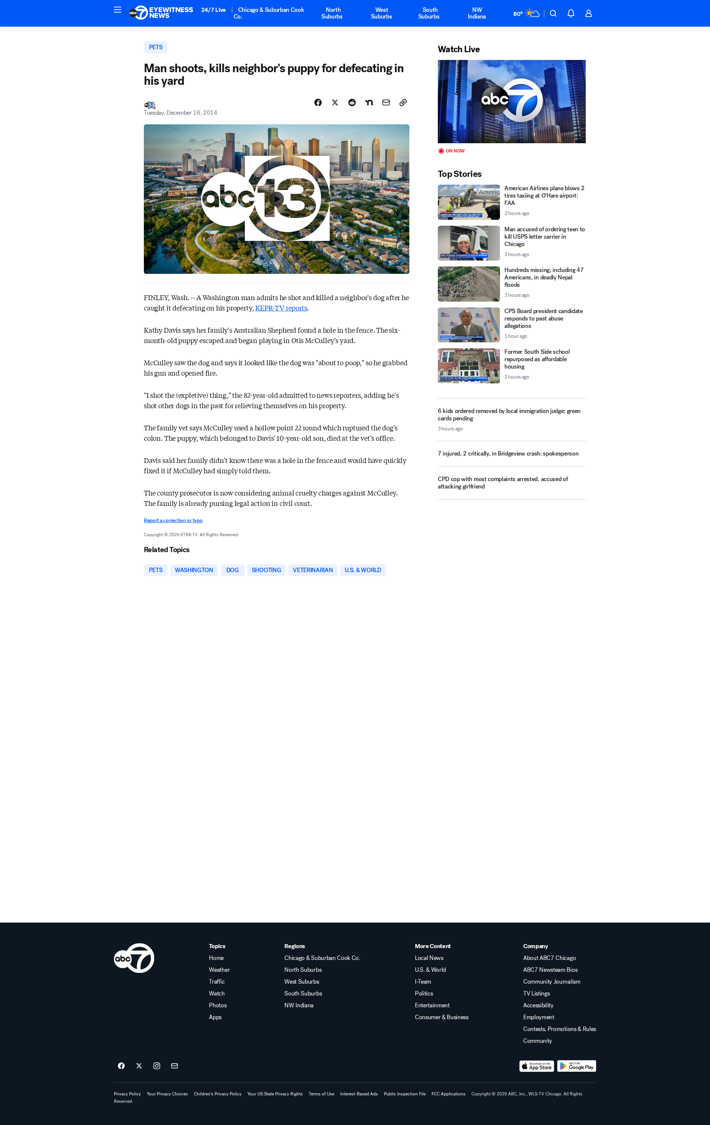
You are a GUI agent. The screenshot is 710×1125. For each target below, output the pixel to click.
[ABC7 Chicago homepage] (161, 13)
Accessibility (538, 1005)
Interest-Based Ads (359, 1094)
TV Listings (536, 994)
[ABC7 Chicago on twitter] (139, 1066)
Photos (217, 1005)
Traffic (216, 982)
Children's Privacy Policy (217, 1094)
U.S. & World (430, 970)
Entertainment (432, 1005)
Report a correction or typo (173, 520)
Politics (424, 994)
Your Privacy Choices (167, 1094)
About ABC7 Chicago (549, 958)
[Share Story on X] (335, 102)
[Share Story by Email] (386, 102)
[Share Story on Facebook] (318, 102)
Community (537, 1041)
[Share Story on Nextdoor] (369, 102)
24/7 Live (213, 10)
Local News (429, 958)
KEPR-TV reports (281, 307)
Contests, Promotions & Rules (559, 1029)
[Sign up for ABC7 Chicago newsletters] (174, 1066)
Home (216, 958)
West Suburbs (381, 13)
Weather (219, 970)
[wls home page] (134, 958)
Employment (538, 1017)
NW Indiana (477, 13)
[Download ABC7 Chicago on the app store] (537, 1066)
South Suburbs (429, 13)
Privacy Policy (127, 1094)
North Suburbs (332, 13)
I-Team (423, 982)
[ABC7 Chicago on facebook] (121, 1066)
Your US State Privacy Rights (275, 1094)
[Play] (512, 101)
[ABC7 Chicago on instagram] (156, 1066)
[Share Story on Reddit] (352, 102)
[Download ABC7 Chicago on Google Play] (576, 1066)
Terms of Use (321, 1094)
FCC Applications (449, 1094)
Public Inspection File (405, 1094)
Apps (215, 1017)
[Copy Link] (403, 102)
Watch (216, 994)
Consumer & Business (442, 1017)
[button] (117, 9)
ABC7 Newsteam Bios (550, 970)
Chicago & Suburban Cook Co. (269, 13)
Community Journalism (552, 982)
